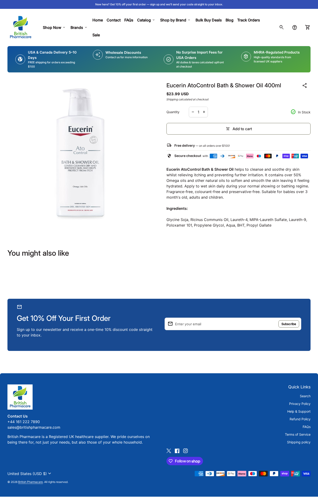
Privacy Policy (300, 404)
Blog (229, 20)
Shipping (172, 99)
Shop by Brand (175, 20)
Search (305, 396)
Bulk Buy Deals (209, 20)
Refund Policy (300, 419)
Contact (114, 20)
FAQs (128, 20)
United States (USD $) (29, 473)
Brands (79, 27)
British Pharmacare (30, 482)
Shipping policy (299, 442)
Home (97, 20)
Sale (96, 35)
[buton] (29, 473)
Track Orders (249, 19)
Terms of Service (298, 434)
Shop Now (54, 27)
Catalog (146, 20)
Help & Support (299, 411)
